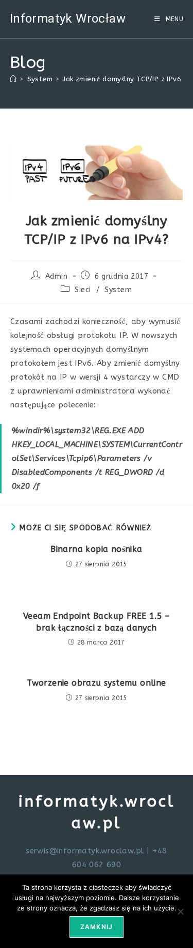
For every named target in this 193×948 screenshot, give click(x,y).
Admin (56, 276)
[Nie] (180, 911)
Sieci (83, 289)
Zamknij (96, 927)
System (118, 289)
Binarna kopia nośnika (96, 549)
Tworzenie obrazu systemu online (96, 683)
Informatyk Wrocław (68, 18)
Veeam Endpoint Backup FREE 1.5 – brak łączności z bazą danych (96, 621)
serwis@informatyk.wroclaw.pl (85, 850)
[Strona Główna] (13, 79)
